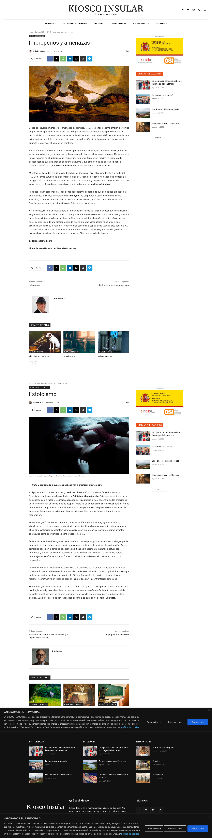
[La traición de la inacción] (143, 99)
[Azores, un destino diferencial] (90, 765)
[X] (199, 10)
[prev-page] (31, 363)
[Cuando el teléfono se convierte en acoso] (90, 778)
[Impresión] (83, 58)
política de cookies (130, 834)
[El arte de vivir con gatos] (143, 751)
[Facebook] (183, 10)
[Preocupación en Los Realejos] (143, 127)
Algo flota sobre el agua (39, 356)
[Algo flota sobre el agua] (45, 342)
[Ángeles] (143, 765)
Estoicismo (34, 285)
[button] (205, 9)
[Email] (76, 58)
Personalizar (153, 828)
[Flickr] (188, 10)
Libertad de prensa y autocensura (113, 285)
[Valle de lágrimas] (113, 342)
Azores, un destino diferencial (112, 761)
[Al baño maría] (79, 342)
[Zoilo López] (31, 51)
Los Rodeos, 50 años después (165, 109)
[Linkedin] (70, 58)
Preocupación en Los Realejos (165, 123)
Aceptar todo (198, 828)
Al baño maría (69, 356)
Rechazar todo (175, 828)
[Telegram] (89, 58)
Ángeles (156, 761)
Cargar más (158, 138)
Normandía (158, 774)
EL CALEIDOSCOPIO (43, 32)
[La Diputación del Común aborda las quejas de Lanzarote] (143, 84)
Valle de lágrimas (105, 356)
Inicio (31, 32)
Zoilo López (40, 51)
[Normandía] (143, 778)
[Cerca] (209, 816)
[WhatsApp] (63, 58)
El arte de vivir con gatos (164, 747)
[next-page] (35, 363)
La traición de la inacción (163, 95)
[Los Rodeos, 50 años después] (143, 113)
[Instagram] (194, 10)
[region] (106, 826)
